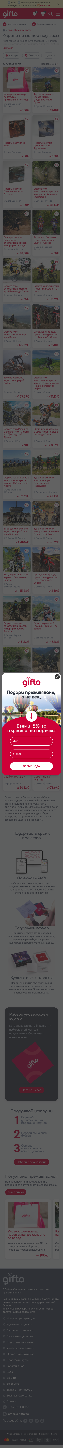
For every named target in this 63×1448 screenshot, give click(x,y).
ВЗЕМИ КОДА (31, 766)
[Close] (57, 677)
